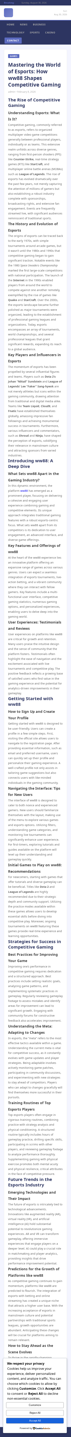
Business (39, 24)
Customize (35, 1405)
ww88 (24, 491)
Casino (50, 32)
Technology (15, 32)
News (23, 24)
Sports (35, 32)
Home (10, 24)
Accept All (35, 1420)
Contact (13, 40)
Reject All (35, 1412)
